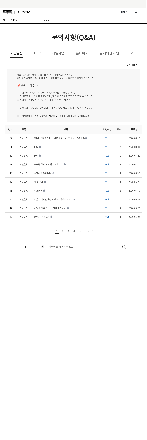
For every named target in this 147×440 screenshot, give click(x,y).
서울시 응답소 (55, 116)
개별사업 (58, 52)
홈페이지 (82, 52)
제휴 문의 (38, 182)
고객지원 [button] (14, 18)
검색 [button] (124, 247)
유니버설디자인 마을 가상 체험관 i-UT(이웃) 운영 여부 (59, 138)
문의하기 (130, 65)
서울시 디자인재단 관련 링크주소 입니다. (53, 199)
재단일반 (16, 52)
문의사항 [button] (46, 18)
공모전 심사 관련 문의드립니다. (48, 164)
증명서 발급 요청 (42, 216)
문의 (36, 147)
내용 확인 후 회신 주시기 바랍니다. (50, 208)
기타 (134, 52)
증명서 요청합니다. (43, 173)
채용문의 (38, 190)
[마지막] (93, 231)
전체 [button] (23, 245)
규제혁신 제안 (109, 52)
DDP (37, 52)
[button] (3, 19)
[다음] (88, 231)
